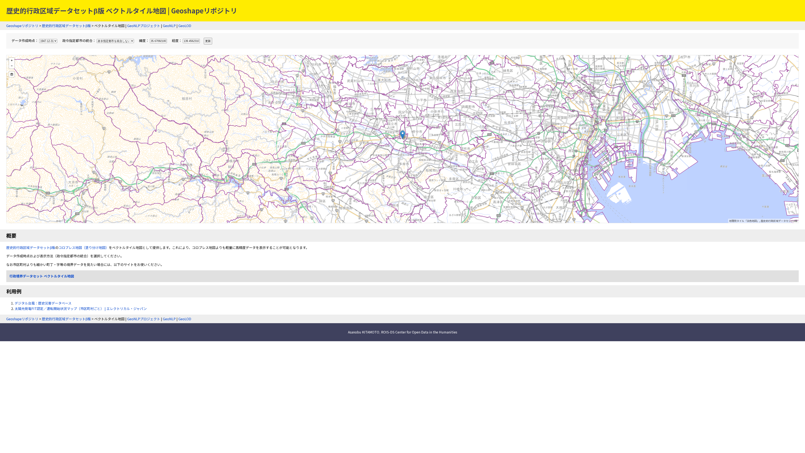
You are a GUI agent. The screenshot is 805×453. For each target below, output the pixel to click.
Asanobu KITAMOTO (363, 332)
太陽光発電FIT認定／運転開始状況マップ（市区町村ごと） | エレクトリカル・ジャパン (81, 308)
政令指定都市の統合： (79, 40)
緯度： (144, 40)
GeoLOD (184, 25)
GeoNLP (169, 25)
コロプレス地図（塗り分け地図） (83, 247)
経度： (177, 40)
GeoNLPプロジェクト (143, 25)
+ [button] (11, 60)
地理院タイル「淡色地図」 (744, 221)
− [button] (11, 66)
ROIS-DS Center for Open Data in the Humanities (419, 332)
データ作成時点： (25, 40)
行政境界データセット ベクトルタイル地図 (41, 276)
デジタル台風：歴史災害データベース (43, 303)
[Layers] (11, 74)
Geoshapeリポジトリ (22, 25)
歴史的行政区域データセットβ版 (66, 25)
